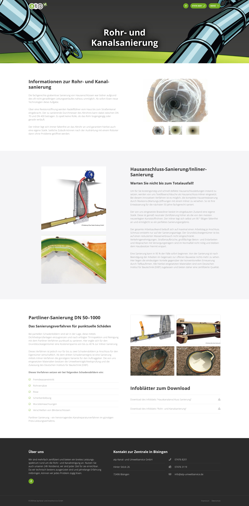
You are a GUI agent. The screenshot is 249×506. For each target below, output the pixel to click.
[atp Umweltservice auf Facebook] (185, 5)
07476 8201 (181, 459)
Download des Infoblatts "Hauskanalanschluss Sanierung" (160, 399)
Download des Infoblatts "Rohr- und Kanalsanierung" (158, 408)
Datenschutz (216, 501)
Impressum (205, 501)
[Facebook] (31, 481)
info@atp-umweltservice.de (189, 474)
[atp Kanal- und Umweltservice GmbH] (38, 6)
